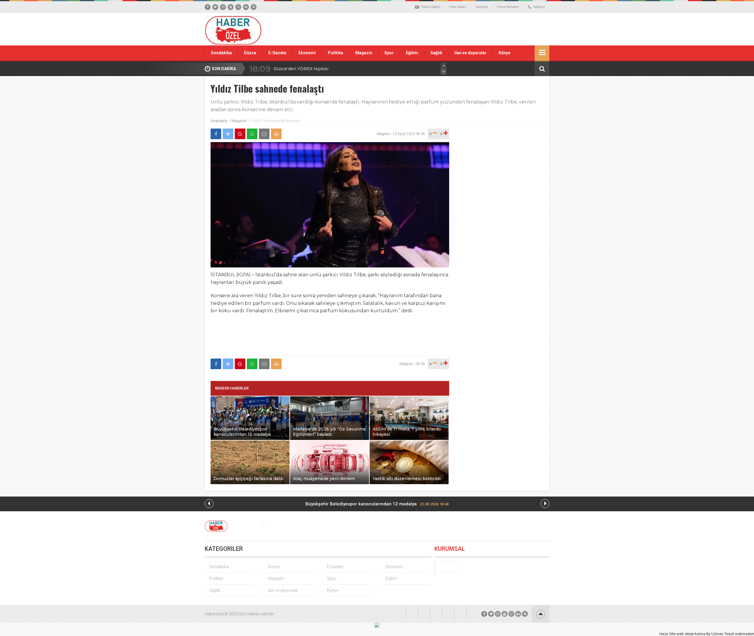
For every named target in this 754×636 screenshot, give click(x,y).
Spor (389, 52)
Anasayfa (219, 121)
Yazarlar (481, 7)
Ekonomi (307, 52)
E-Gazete (277, 52)
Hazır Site (667, 634)
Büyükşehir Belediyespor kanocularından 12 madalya (377, 504)
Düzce (250, 52)
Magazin (363, 52)
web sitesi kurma (691, 634)
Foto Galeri (457, 7)
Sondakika (221, 52)
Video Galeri (430, 7)
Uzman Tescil (722, 634)
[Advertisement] (443, 29)
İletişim (539, 7)
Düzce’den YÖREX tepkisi (301, 68)
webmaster (744, 634)
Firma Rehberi (508, 7)
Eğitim (412, 52)
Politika (335, 52)
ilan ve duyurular (470, 52)
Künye (504, 52)
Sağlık (436, 52)
